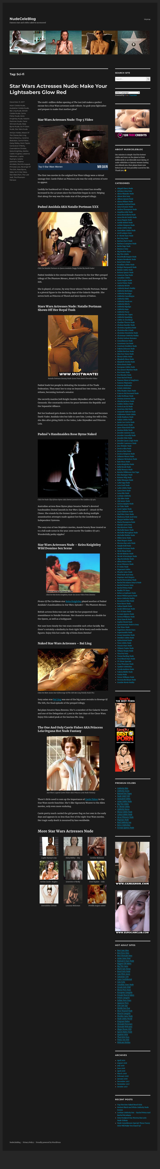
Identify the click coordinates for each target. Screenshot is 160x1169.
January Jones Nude (125, 425)
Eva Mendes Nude (124, 375)
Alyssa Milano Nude (125, 202)
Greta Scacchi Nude (125, 407)
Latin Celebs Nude (124, 488)
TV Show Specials (124, 661)
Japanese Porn (123, 1003)
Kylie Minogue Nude (125, 480)
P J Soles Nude (122, 567)
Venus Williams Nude (125, 677)
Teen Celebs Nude (124, 643)
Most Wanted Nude (124, 1011)
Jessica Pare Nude (124, 451)
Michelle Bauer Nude (125, 530)
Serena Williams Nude (126, 617)
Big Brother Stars (124, 251)
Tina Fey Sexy (122, 654)
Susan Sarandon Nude (126, 635)
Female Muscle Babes (125, 995)
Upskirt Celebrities (124, 667)
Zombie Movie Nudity (125, 682)
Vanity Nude (122, 675)
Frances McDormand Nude (128, 393)
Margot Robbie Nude (125, 519)
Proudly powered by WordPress (48, 1142)
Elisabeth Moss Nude (125, 359)
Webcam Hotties (123, 1042)
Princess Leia (15, 167)
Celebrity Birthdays (124, 291)
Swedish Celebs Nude (125, 638)
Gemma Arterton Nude (126, 399)
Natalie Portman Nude (126, 548)
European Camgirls (124, 992)
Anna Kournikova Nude (126, 215)
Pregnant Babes (123, 1021)
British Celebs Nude (125, 270)
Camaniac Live (123, 977)
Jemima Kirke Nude (124, 430)
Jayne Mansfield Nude (126, 428)
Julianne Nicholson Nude (127, 459)
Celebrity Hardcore (124, 301)
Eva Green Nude (123, 372)
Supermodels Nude (124, 632)
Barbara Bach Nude (124, 241)
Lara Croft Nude (123, 485)
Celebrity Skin (122, 788)
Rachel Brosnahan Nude (126, 580)
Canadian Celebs (123, 278)
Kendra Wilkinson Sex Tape (128, 472)
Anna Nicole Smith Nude (127, 217)
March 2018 (122, 1074)
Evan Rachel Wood (124, 378)
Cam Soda (121, 982)
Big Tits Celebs (123, 254)
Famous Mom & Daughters (128, 380)
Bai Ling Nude (16, 111)
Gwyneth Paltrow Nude (126, 412)
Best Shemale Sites (124, 956)
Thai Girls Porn (123, 1037)
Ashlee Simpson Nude (126, 225)
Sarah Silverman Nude (126, 609)
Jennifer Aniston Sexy (126, 433)
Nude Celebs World (124, 1019)
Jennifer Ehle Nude (124, 438)
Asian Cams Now (123, 958)
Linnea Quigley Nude (125, 504)
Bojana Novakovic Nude (126, 259)
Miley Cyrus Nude (124, 538)
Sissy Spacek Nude (124, 619)
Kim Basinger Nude (124, 475)
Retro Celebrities (123, 825)
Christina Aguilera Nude (126, 328)
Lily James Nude (123, 501)
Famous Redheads (124, 385)
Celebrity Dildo (123, 299)
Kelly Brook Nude (124, 467)
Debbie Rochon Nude (125, 351)
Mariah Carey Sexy (124, 525)
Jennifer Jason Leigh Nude (127, 441)
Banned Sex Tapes (124, 794)
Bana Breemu (15, 138)
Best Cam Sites (123, 950)
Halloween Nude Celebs (126, 414)
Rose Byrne (21, 169)
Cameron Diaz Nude (125, 275)
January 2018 (122, 1079)
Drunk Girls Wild (124, 987)
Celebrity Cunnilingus (125, 296)
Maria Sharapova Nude (126, 522)
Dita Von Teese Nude (125, 354)
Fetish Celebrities (124, 388)
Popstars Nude (123, 820)
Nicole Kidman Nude (125, 554)
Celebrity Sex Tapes (125, 315)
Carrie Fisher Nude (124, 283)
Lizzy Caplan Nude (124, 509)
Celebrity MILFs (123, 304)
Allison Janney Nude (125, 199)
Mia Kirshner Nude (124, 527)
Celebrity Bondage (124, 294)
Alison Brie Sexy (123, 196)
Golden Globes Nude (125, 404)
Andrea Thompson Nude (127, 209)
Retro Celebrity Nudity (126, 598)
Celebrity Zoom (123, 791)
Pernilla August (23, 164)
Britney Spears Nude (125, 273)
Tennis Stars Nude (124, 646)
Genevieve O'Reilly (17, 146)
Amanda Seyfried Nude (126, 204)
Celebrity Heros (123, 809)
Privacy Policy (28, 1142)
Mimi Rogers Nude (124, 541)
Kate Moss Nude (123, 462)
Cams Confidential (124, 979)
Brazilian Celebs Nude (125, 265)
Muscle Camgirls (123, 1013)
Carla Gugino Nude (124, 280)
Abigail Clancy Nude (125, 188)
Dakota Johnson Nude (126, 349)
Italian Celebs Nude (124, 420)
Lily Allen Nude (123, 498)
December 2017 (123, 1081)
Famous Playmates (124, 383)
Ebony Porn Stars (124, 990)
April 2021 (121, 1060)
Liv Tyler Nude (123, 506)
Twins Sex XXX (123, 1040)
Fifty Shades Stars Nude (126, 391)
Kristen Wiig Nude (124, 477)
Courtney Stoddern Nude (127, 346)
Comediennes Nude (125, 341)
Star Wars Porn (16, 175)
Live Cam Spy (122, 1006)
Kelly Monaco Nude (124, 470)
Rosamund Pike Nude (125, 601)
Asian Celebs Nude (17, 105)
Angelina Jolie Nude (125, 212)
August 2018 (122, 1063)
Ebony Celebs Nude (124, 357)
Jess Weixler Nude (124, 446)
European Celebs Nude (126, 367)
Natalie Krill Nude (124, 546)
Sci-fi (16, 172)
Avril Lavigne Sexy (124, 233)
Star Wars (23, 172)
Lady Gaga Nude (123, 483)
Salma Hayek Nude (124, 606)
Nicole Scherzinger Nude (127, 556)
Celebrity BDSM (123, 286)
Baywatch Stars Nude (125, 961)
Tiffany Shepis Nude (125, 651)
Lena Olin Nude (123, 493)
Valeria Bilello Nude (125, 672)
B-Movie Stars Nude (125, 236)
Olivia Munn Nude (124, 562)
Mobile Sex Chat (123, 1008)
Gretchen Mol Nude (125, 409)
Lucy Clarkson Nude (125, 512)
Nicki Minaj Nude (124, 551)
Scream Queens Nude (125, 614)
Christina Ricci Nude (125, 330)
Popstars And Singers (125, 577)
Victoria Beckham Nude (126, 680)
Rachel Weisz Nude (124, 588)
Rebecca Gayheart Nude (126, 593)
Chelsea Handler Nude (126, 325)
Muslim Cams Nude (125, 1016)
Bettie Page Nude (123, 246)
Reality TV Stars (123, 590)
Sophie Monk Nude (124, 622)
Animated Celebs (123, 799)
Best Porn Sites (123, 953)
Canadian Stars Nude (125, 985)
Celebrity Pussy (123, 312)
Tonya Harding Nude (125, 656)
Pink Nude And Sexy (125, 575)
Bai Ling (57, 699)
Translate (133, 95)
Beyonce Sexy (122, 249)
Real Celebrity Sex (124, 822)
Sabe (12, 172)
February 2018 (122, 1076)
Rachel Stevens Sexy (125, 585)
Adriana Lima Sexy (124, 191)
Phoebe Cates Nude (124, 572)
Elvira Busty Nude (124, 364)
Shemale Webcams (124, 1027)
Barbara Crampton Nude (126, 244)
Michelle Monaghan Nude (127, 533)
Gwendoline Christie (18, 148)
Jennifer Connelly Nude (126, 435)
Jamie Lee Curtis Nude (125, 422)
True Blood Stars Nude (126, 659)
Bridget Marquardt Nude (126, 267)
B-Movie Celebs (123, 807)
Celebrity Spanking (124, 317)
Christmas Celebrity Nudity (127, 336)
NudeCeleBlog (23, 19)
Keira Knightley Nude (125, 464)
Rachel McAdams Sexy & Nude (129, 583)
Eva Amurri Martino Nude (127, 370)
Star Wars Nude (21, 129)
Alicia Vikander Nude (125, 194)
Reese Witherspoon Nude (127, 596)
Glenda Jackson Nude (125, 401)
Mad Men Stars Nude (125, 514)
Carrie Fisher (91, 799)
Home (147, 19)
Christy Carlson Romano (127, 338)
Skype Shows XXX (124, 1029)
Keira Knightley (73, 601)
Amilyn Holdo (15, 133)
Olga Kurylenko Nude (125, 559)
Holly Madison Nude (125, 417)
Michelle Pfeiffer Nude (126, 535)
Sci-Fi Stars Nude (124, 611)
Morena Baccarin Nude (126, 543)
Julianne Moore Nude (125, 456)
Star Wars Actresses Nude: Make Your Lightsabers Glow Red (58, 89)
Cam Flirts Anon (123, 974)
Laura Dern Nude (124, 491)
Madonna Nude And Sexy (127, 517)
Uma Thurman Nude (125, 664)
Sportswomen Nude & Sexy (128, 625)
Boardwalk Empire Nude (126, 257)
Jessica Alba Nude (124, 449)
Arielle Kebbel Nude (125, 223)
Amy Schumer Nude (125, 207)
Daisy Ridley (15, 143)
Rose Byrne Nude (124, 604)
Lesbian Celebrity (124, 496)
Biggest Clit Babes (124, 964)
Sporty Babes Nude (124, 1032)
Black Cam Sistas (124, 969)
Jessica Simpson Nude (126, 454)
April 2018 (121, 1071)
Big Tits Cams (122, 966)
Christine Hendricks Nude (127, 333)
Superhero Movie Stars (126, 630)
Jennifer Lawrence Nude (126, 443)
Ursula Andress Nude (125, 669)
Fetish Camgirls (123, 998)
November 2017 (123, 1084)
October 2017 (122, 1087)
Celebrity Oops (123, 309)
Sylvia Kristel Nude (124, 640)
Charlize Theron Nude (126, 322)
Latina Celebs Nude (124, 815)
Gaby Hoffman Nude (125, 396)
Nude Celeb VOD (123, 796)
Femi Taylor (25, 143)
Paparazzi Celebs (123, 569)
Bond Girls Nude (123, 262)
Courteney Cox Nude (125, 343)
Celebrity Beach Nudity (126, 288)
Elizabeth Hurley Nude (126, 362)
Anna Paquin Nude (124, 220)
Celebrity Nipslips (124, 307)
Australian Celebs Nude (19, 108)
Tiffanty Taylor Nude (125, 648)
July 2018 (120, 1066)
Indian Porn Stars (124, 1000)
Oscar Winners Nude (125, 564)
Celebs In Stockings (125, 320)
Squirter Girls (122, 1034)
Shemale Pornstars (124, 1024)
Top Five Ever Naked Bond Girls (129, 1105)
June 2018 (121, 1068)
